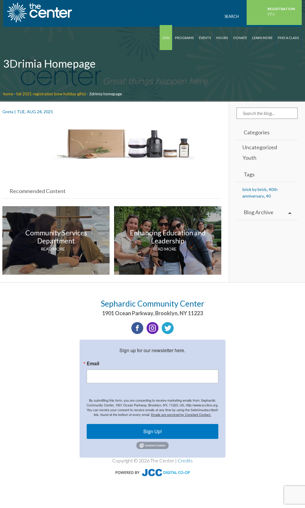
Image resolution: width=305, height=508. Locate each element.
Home (8, 93)
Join (166, 38)
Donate (240, 38)
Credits (185, 460)
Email (93, 363)
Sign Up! (152, 431)
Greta (7, 111)
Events (205, 38)
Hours (222, 38)
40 (268, 195)
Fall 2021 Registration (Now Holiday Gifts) (51, 93)
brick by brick (254, 189)
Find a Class (288, 38)
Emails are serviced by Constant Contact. (181, 414)
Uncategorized (259, 147)
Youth (249, 157)
